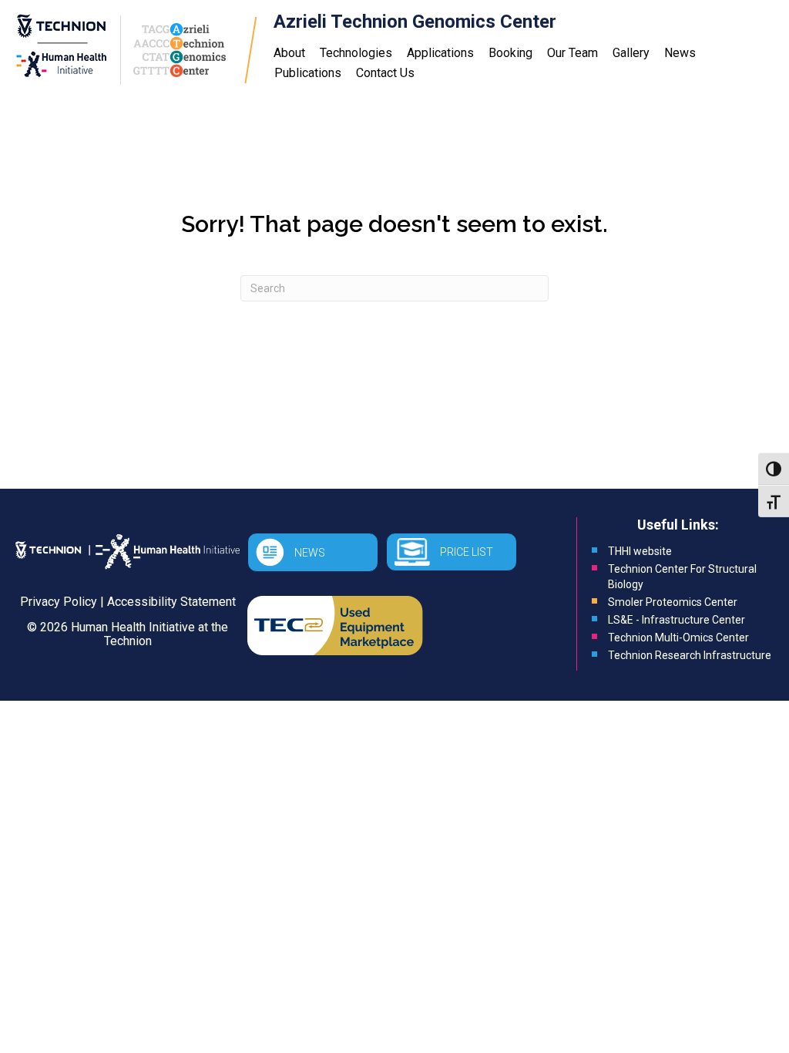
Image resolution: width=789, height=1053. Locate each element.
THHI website (640, 551)
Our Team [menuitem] (572, 52)
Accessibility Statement (171, 601)
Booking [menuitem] (510, 52)
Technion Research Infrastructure (689, 655)
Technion (128, 641)
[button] (312, 552)
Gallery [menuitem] (631, 52)
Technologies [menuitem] (356, 52)
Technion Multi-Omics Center (678, 637)
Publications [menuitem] (307, 73)
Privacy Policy (58, 601)
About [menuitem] (289, 52)
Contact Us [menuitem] (385, 73)
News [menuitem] (680, 52)
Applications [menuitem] (440, 52)
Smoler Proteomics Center (672, 602)
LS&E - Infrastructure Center (676, 620)
